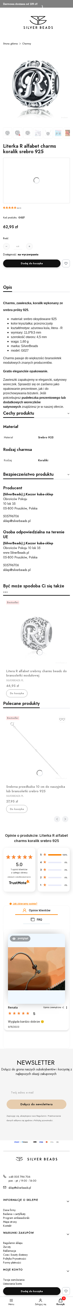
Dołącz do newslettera (36, 1104)
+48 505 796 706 (19, 1177)
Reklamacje (9, 1251)
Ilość (5, 238)
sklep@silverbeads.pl (17, 521)
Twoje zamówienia (14, 1280)
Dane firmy (9, 1210)
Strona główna (10, 43)
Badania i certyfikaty (14, 1214)
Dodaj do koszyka (32, 263)
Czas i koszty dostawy (15, 1255)
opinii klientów (19, 871)
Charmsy (26, 43)
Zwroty (7, 1247)
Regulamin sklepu (13, 1243)
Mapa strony (10, 1222)
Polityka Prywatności (14, 1259)
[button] (10, 904)
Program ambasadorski (16, 1218)
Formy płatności (12, 1262)
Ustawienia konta (12, 1284)
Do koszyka (17, 693)
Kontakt (7, 1226)
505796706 (11, 516)
